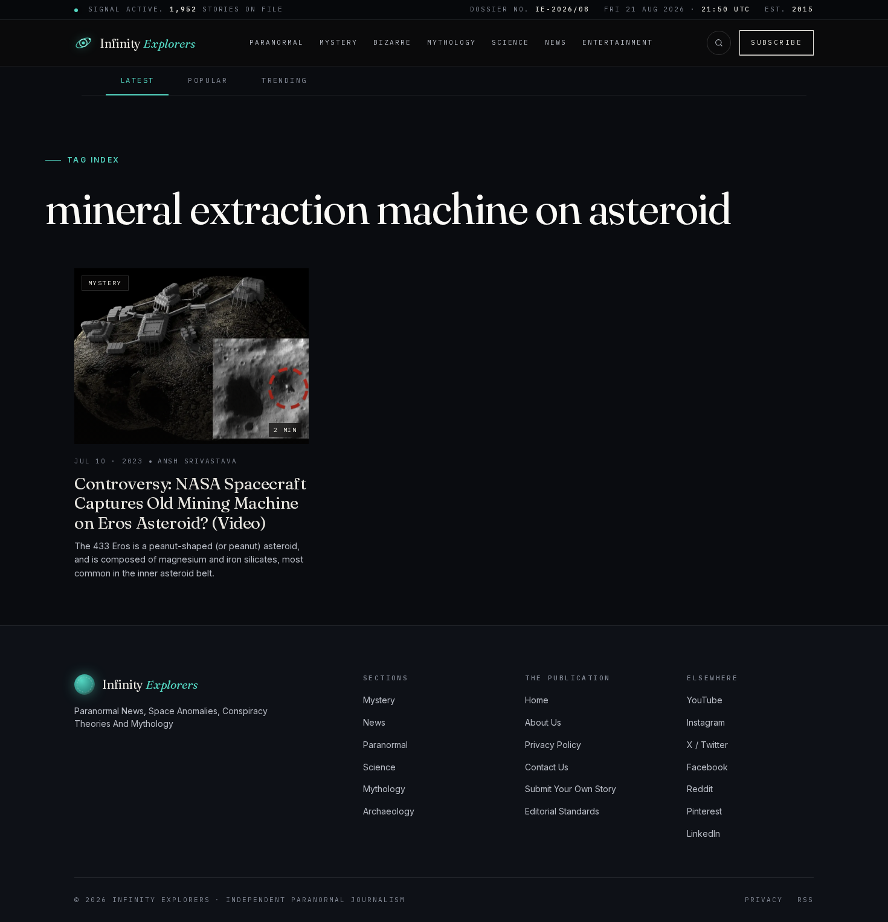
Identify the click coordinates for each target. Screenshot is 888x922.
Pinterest (704, 811)
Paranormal (276, 42)
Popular (208, 80)
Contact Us (546, 767)
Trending (284, 80)
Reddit (700, 789)
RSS (805, 899)
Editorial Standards (562, 811)
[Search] (719, 43)
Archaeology (388, 811)
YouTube (704, 700)
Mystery (339, 42)
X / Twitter (707, 745)
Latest (137, 80)
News (556, 42)
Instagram (706, 722)
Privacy (764, 899)
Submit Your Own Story (570, 789)
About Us (543, 722)
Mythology (451, 42)
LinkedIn (703, 833)
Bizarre (392, 42)
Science (511, 42)
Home (537, 700)
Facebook (707, 767)
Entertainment (617, 42)
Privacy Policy (553, 745)
